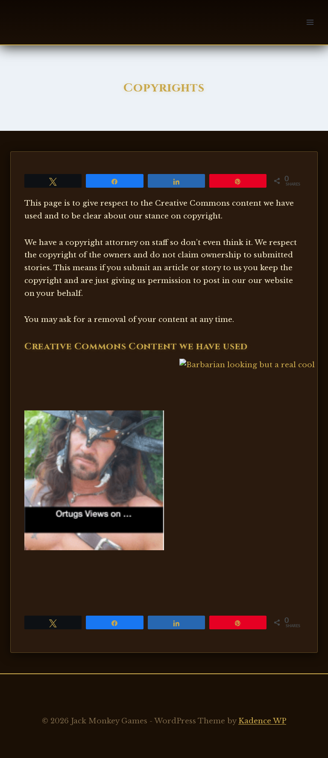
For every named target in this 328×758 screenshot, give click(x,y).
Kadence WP (262, 721)
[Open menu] (310, 22)
